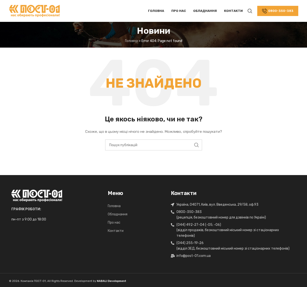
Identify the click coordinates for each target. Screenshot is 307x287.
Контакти (116, 231)
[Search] (250, 11)
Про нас (114, 222)
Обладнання (117, 214)
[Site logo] (34, 11)
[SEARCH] (196, 145)
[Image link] (36, 196)
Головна (131, 41)
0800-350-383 (280, 11)
